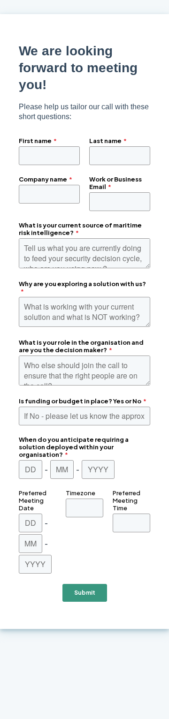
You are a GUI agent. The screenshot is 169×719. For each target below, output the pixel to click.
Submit (84, 592)
